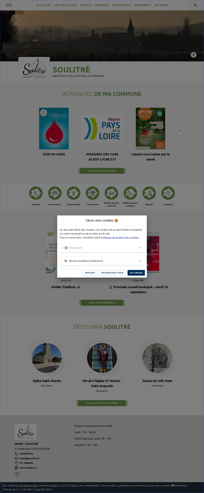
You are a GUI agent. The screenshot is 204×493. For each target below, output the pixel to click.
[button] (102, 247)
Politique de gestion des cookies (120, 237)
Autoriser (136, 272)
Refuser (90, 272)
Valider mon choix (112, 272)
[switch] (63, 261)
